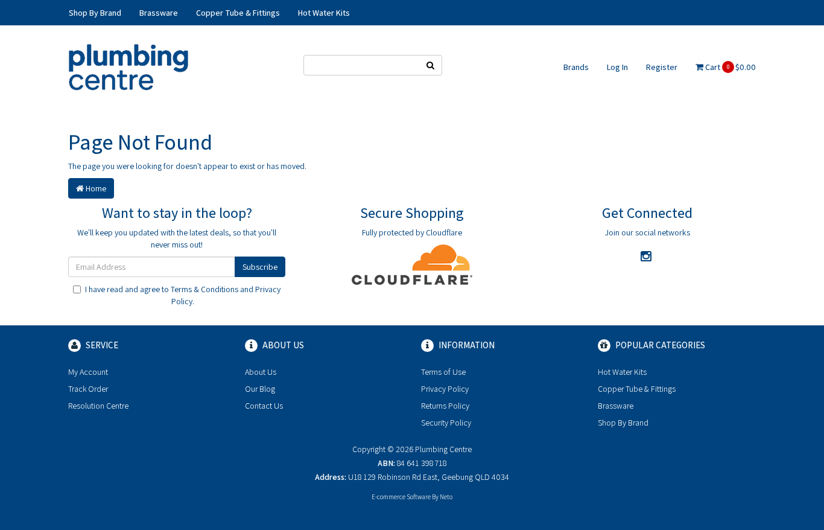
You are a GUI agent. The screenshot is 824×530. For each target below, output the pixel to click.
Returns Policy (445, 405)
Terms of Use (443, 371)
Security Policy (446, 422)
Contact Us (264, 405)
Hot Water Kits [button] (324, 12)
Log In (617, 67)
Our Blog (260, 388)
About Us (260, 371)
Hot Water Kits (622, 371)
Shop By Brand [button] (95, 12)
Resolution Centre (98, 405)
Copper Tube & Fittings (637, 388)
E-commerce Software (401, 497)
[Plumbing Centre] (128, 66)
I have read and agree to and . (182, 295)
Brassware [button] (158, 12)
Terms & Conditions (204, 289)
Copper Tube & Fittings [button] (238, 12)
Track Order (88, 388)
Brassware (615, 405)
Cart (729, 67)
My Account (88, 371)
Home (95, 188)
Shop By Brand (623, 422)
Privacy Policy (445, 388)
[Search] (430, 65)
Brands (576, 67)
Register (661, 67)
